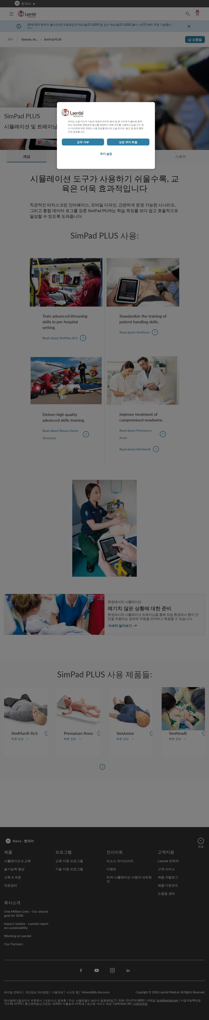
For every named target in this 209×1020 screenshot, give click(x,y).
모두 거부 (83, 142)
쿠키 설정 (106, 154)
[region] (106, 135)
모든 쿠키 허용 (128, 142)
